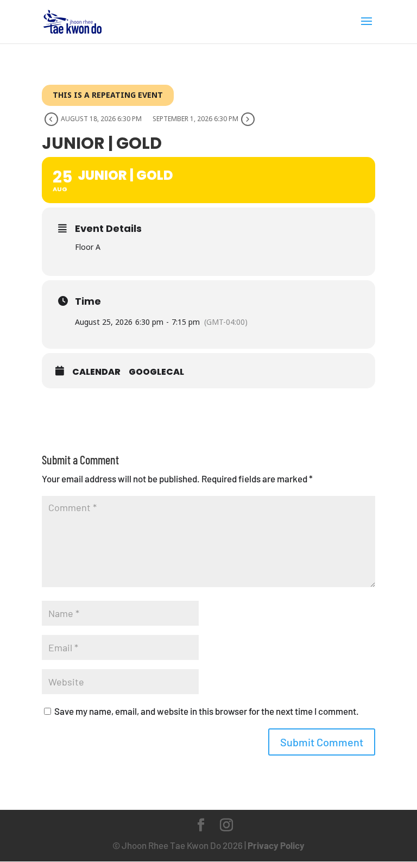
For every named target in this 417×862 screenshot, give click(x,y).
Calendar (96, 372)
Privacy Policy (276, 845)
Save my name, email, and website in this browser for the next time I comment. (206, 711)
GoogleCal (156, 372)
